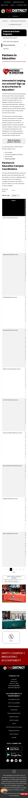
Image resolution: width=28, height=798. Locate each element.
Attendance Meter (22, 5)
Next (14, 572)
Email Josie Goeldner (10, 159)
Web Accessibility (14, 720)
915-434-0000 (15, 686)
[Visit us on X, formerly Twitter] (12, 760)
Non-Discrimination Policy (14, 713)
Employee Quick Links (14, 731)
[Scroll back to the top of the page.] (14, 771)
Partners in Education (15, 24)
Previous (6, 569)
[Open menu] (9, 16)
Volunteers (6, 49)
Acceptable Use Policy (14, 699)
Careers (13, 5)
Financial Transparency (14, 706)
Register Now (4, 5)
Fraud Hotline (14, 710)
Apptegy (17, 795)
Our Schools (7, 2)
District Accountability (14, 703)
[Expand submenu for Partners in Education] (25, 45)
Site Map (14, 738)
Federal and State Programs (10, 38)
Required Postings (14, 717)
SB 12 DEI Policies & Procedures (14, 727)
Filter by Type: (6, 196)
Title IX (14, 724)
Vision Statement (14, 734)
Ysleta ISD (4, 21)
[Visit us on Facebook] (8, 760)
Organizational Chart (18, 2)
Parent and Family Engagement (11, 42)
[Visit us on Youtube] (16, 760)
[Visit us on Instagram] (20, 760)
